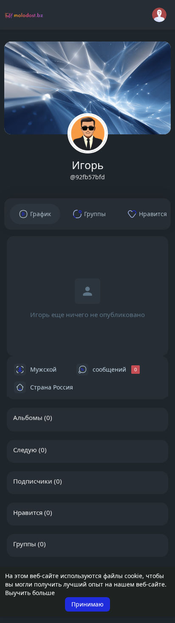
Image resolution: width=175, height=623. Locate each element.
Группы (24, 543)
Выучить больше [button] (30, 593)
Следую (25, 449)
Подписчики (32, 481)
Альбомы (27, 417)
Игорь (88, 165)
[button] (159, 15)
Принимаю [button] (87, 604)
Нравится (27, 512)
